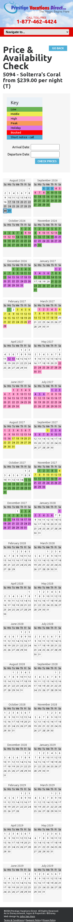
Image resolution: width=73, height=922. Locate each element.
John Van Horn (27, 916)
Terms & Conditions (14, 920)
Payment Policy (33, 920)
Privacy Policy (48, 920)
